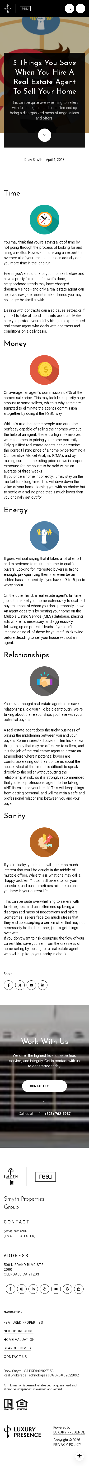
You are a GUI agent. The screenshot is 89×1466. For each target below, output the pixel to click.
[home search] (69, 8)
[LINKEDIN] (33, 1289)
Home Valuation (19, 1340)
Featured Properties (23, 1322)
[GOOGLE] (67, 1289)
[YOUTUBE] (56, 1289)
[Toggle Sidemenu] (80, 8)
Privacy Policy (67, 1445)
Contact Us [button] (15, 1357)
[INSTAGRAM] (22, 1289)
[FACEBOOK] (10, 1289)
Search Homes (17, 1348)
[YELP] (44, 1289)
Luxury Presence (69, 1432)
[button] (44, 1086)
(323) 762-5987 (58, 1113)
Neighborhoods (18, 1331)
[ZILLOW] (79, 1289)
